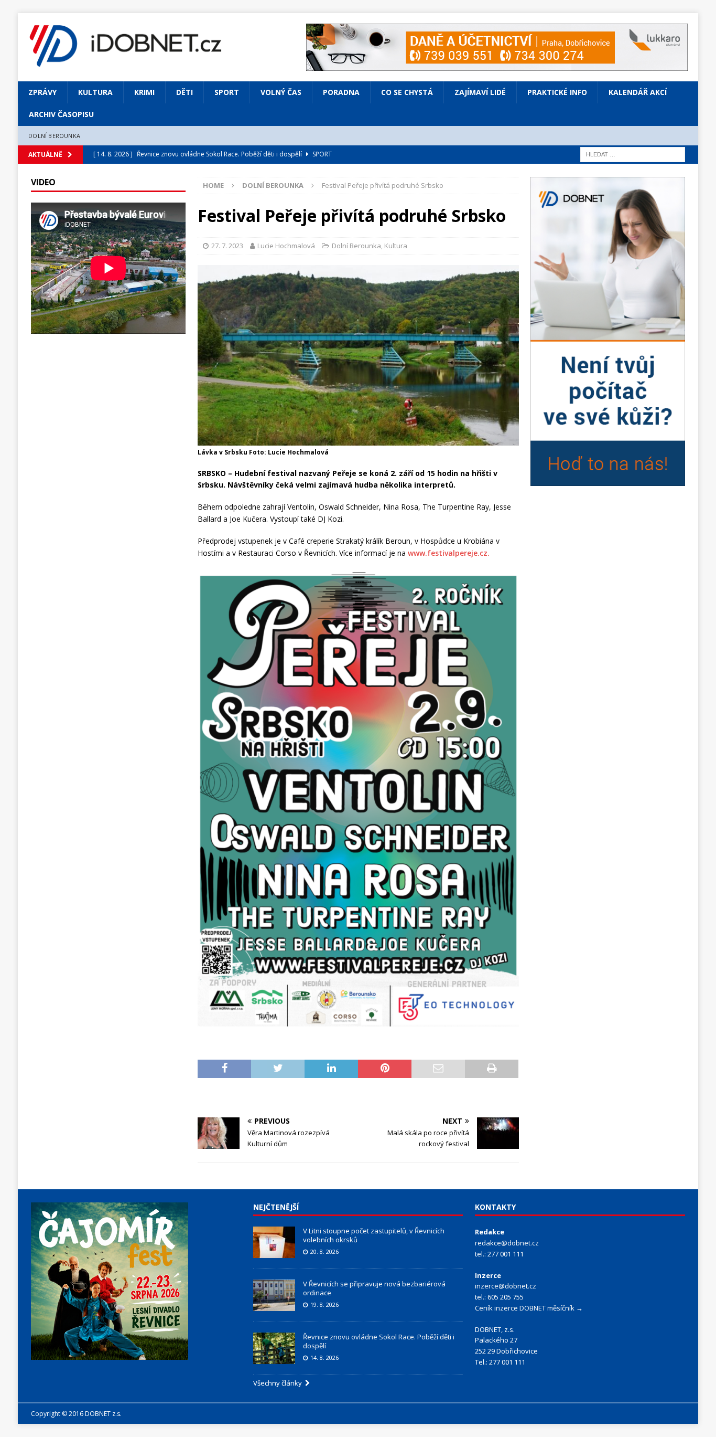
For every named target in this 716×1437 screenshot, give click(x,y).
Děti (184, 92)
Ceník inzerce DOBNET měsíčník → (529, 1308)
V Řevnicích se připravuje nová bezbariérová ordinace (374, 1288)
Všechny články (279, 1383)
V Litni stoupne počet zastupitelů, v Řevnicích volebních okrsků (373, 1235)
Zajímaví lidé (480, 92)
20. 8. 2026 (324, 1251)
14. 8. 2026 (324, 1357)
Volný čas (281, 92)
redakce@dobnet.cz (507, 1243)
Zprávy (42, 92)
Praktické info (557, 92)
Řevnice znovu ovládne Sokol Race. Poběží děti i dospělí (378, 1341)
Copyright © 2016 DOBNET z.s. (76, 1413)
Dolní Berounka (54, 136)
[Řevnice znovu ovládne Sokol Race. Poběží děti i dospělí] (274, 1348)
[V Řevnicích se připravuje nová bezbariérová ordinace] (274, 1295)
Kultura (95, 92)
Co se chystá (407, 92)
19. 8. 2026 (324, 1304)
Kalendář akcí (638, 92)
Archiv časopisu (61, 114)
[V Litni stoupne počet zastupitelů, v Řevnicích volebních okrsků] (274, 1242)
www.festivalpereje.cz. (449, 553)
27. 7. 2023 (227, 245)
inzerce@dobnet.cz (505, 1286)
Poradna (341, 92)
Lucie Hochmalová (286, 245)
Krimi (144, 92)
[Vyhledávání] (632, 154)
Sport (226, 92)
